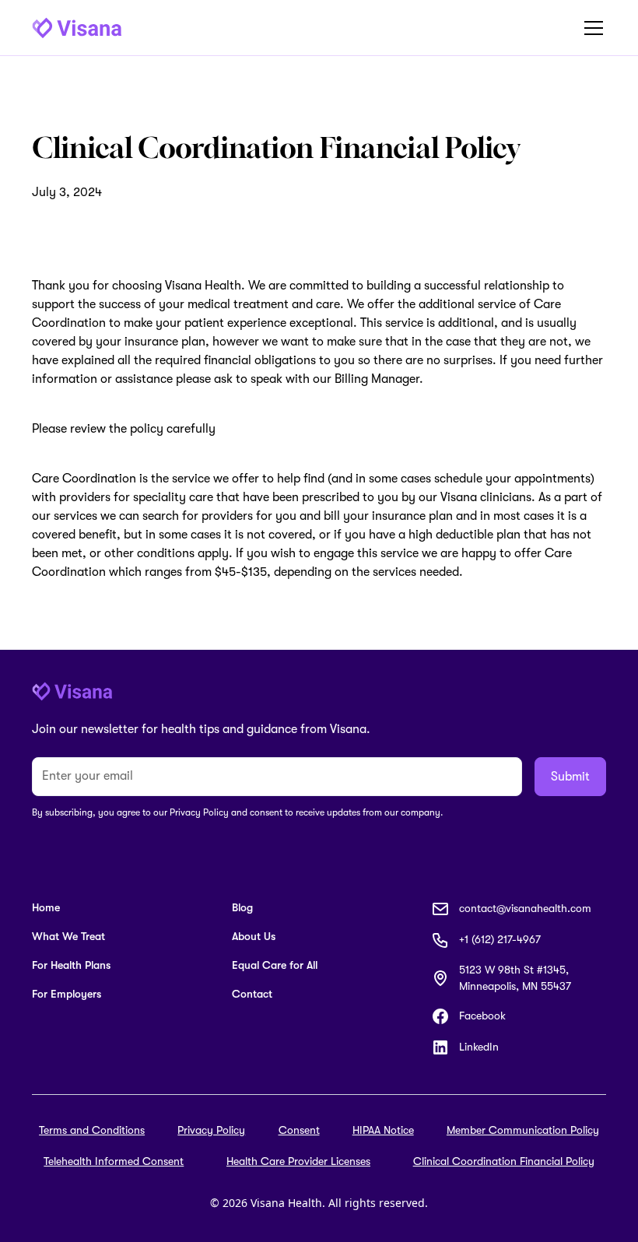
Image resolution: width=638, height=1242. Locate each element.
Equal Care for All (274, 965)
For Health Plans (71, 965)
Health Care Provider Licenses (298, 1161)
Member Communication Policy (523, 1130)
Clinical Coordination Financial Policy (503, 1161)
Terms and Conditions (92, 1130)
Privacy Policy (211, 1130)
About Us (253, 936)
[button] (590, 28)
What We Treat (68, 936)
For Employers (66, 994)
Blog (242, 907)
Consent (299, 1130)
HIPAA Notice (383, 1130)
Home (46, 907)
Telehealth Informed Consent (114, 1161)
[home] (77, 28)
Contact (252, 994)
